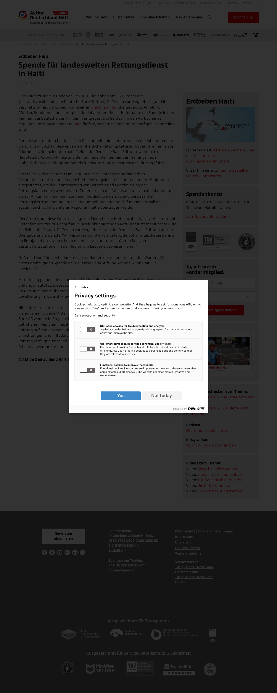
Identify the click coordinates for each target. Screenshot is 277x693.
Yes (121, 395)
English (80, 287)
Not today (161, 395)
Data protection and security (94, 315)
